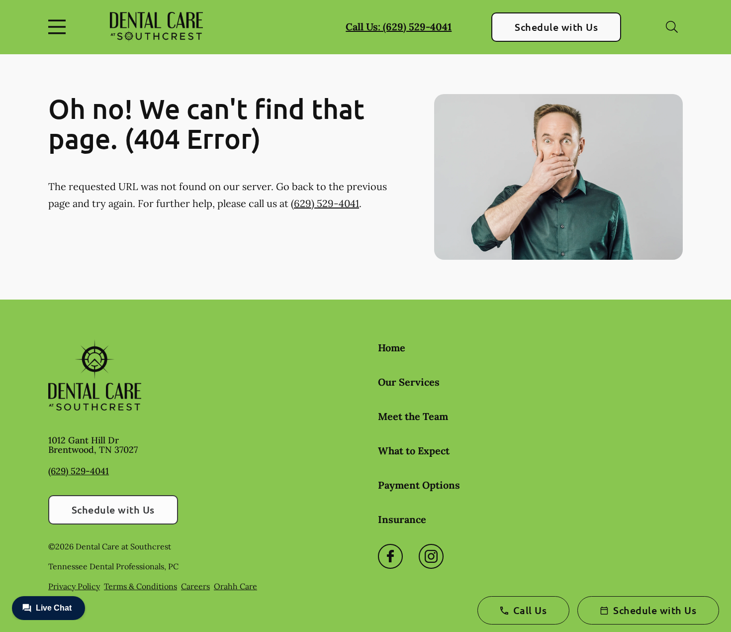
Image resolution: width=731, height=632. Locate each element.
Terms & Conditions (140, 586)
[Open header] (59, 27)
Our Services (409, 382)
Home (391, 347)
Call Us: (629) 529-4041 (399, 26)
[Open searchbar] (672, 27)
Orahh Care (235, 586)
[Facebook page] (390, 556)
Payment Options (419, 485)
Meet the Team (413, 416)
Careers (195, 586)
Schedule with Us (556, 26)
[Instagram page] (431, 556)
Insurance (402, 519)
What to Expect (414, 450)
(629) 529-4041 (325, 203)
